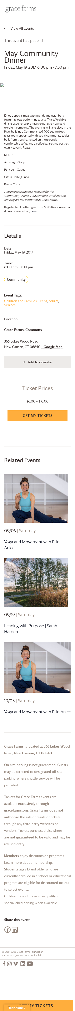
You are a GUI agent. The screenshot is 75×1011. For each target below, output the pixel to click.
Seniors (9, 305)
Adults (53, 301)
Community (16, 279)
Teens (42, 301)
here (34, 211)
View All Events (22, 28)
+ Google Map (51, 346)
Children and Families (20, 301)
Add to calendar (40, 362)
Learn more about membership (28, 862)
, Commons (23, 329)
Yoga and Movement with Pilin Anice (37, 712)
